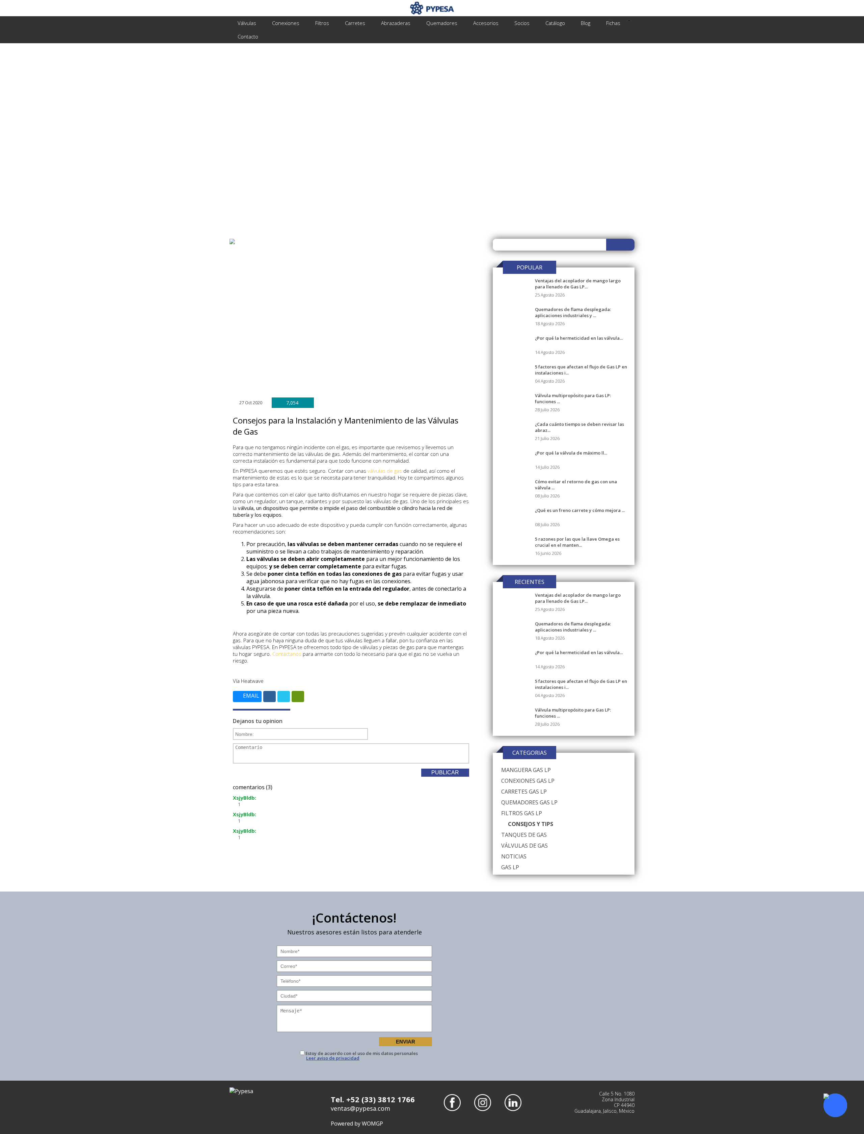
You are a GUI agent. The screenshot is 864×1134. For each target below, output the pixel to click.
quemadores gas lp (529, 802)
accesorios (485, 23)
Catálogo (555, 23)
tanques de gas (524, 835)
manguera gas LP (526, 770)
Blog (585, 23)
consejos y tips (530, 824)
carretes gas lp (524, 791)
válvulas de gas (385, 470)
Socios (522, 23)
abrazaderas (395, 23)
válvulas (247, 23)
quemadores (441, 23)
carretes (355, 23)
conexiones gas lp (528, 780)
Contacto (248, 36)
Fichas (613, 23)
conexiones (285, 23)
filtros (322, 23)
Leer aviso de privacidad (332, 1058)
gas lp (510, 867)
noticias (513, 856)
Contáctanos (286, 653)
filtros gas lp (521, 813)
